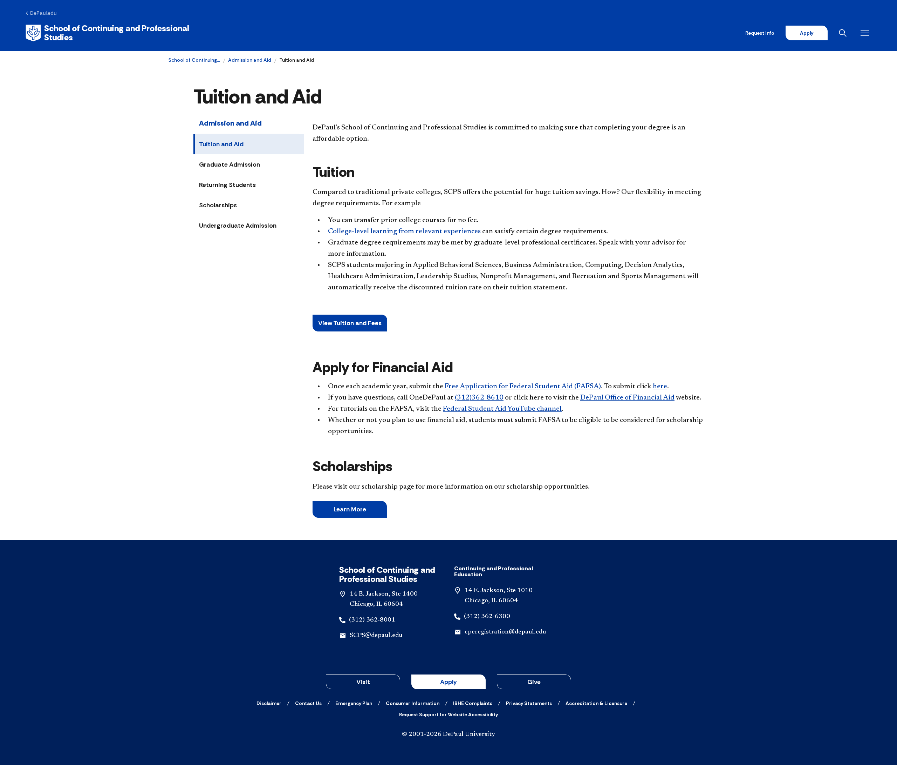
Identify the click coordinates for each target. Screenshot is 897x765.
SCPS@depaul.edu (376, 635)
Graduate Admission (229, 164)
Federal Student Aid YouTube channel (502, 408)
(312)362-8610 (479, 397)
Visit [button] (363, 682)
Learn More (350, 509)
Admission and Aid (249, 60)
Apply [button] (448, 682)
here (660, 386)
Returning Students (227, 185)
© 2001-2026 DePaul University (448, 734)
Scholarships (218, 205)
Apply (806, 33)
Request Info (759, 33)
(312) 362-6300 (487, 616)
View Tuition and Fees (350, 323)
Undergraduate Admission (237, 225)
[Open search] (844, 33)
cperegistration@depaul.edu (505, 632)
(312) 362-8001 (372, 620)
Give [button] (534, 682)
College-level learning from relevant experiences (404, 231)
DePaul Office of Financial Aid (627, 397)
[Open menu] (866, 33)
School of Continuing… (194, 60)
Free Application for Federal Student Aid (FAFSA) (523, 386)
